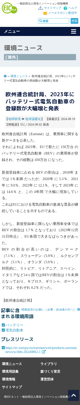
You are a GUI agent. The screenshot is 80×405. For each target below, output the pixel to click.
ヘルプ (72, 8)
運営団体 (47, 379)
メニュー (12, 31)
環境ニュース (19, 76)
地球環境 (14, 119)
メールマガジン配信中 (62, 12)
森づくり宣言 (50, 371)
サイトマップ (52, 8)
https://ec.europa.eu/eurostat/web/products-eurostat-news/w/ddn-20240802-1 (41, 350)
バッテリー (14, 325)
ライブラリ (48, 364)
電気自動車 (14, 330)
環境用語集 (10, 371)
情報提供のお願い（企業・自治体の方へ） (48, 309)
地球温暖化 (33, 119)
